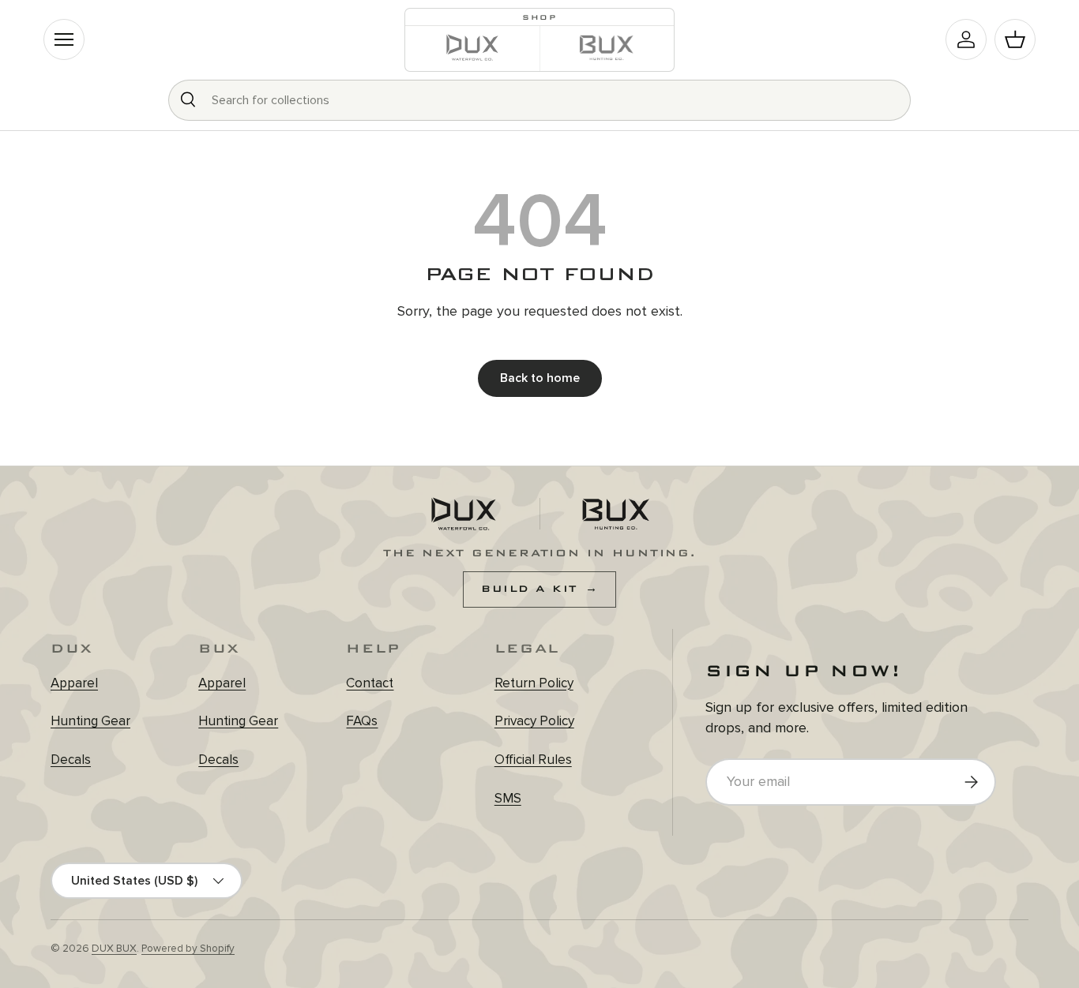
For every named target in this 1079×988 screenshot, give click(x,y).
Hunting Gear (90, 721)
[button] (1015, 39)
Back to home (540, 378)
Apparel (74, 683)
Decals (71, 759)
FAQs (362, 721)
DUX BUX (114, 948)
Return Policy (533, 683)
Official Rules (533, 759)
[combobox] (539, 100)
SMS (507, 798)
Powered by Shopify (188, 948)
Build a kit (539, 588)
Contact (369, 683)
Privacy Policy (534, 721)
